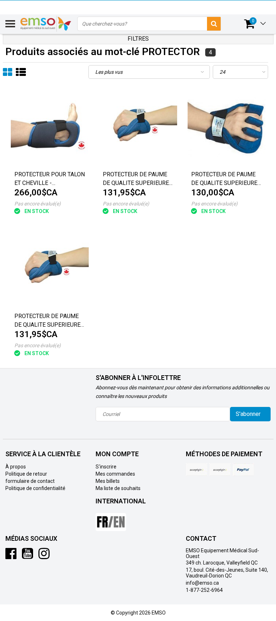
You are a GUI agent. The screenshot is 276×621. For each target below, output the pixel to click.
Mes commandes (115, 474)
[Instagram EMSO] (44, 556)
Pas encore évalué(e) (37, 204)
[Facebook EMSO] (11, 556)
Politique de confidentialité (35, 488)
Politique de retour (26, 474)
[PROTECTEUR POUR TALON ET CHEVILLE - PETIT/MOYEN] (50, 128)
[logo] (46, 24)
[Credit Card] (196, 469)
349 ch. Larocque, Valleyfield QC (222, 563)
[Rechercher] (214, 24)
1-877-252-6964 (204, 590)
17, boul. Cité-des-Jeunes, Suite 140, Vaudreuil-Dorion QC (227, 573)
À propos (15, 467)
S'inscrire (106, 467)
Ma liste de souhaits (118, 488)
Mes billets (108, 481)
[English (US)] (111, 519)
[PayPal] (220, 469)
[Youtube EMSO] (27, 556)
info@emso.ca (202, 583)
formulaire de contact (30, 481)
